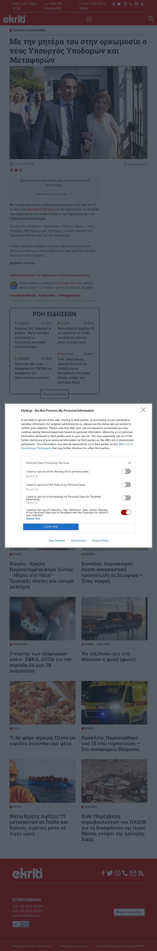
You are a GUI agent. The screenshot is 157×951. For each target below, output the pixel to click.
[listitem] (78, 463)
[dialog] (78, 475)
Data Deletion (57, 540)
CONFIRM (51, 526)
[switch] (126, 471)
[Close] (144, 411)
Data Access (78, 540)
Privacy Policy (100, 540)
